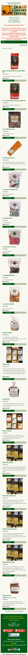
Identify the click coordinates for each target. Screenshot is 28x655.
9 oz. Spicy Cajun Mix (8, 304)
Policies (11, 620)
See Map (14, 643)
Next (21, 611)
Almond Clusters (7, 332)
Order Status (14, 618)
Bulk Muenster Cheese (8, 562)
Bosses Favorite (6, 430)
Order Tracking (6, 618)
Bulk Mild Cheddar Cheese (9, 529)
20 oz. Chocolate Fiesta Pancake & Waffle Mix (13, 71)
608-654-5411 (16, 20)
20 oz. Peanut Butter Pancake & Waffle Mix (13, 100)
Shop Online (11, 616)
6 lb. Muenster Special (8, 157)
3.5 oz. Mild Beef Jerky (8, 129)
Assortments (5, 399)
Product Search (23, 45)
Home (4, 48)
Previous (8, 611)
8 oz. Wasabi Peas (7, 218)
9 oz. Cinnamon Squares (9, 246)
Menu (3, 42)
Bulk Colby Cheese (7, 462)
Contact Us (16, 620)
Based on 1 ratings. (11, 597)
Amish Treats (6, 364)
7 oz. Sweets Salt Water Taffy (10, 189)
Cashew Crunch (6, 595)
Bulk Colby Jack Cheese (9, 495)
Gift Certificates (20, 618)
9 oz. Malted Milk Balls (8, 275)
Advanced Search (19, 616)
